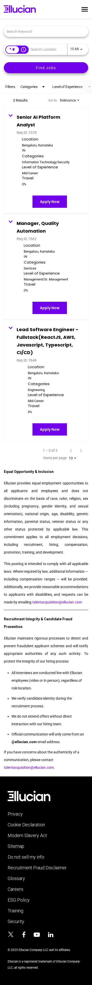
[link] (46, 160)
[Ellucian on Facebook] (24, 934)
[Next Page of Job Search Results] (81, 450)
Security (16, 921)
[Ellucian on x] (11, 935)
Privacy (15, 814)
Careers (15, 889)
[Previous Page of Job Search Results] (71, 450)
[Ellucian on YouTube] (37, 934)
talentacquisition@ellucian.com (57, 602)
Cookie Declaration (26, 824)
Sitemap (16, 846)
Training (15, 910)
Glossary (16, 878)
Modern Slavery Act (27, 835)
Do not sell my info (26, 857)
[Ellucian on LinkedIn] (50, 934)
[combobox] (43, 31)
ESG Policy (19, 900)
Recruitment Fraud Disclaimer (37, 867)
